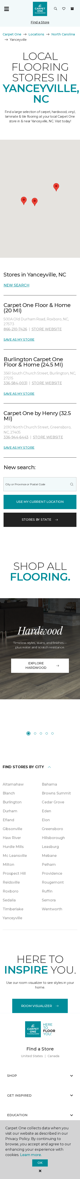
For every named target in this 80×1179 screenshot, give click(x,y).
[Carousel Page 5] (52, 733)
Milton (8, 864)
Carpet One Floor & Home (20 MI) (37, 308)
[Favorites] (64, 9)
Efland (8, 820)
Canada (53, 1056)
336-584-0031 (15, 383)
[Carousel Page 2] (35, 733)
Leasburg (50, 847)
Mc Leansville (15, 856)
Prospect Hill (14, 873)
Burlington (12, 802)
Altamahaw (13, 784)
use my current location (40, 502)
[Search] (71, 484)
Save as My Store (19, 340)
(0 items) (72, 8)
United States (32, 1056)
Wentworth (52, 909)
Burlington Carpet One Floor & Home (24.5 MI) (33, 362)
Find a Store (40, 22)
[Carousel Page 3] (41, 733)
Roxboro (10, 891)
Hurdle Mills (13, 847)
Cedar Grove (53, 802)
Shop (12, 1076)
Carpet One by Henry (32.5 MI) (37, 416)
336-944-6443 (16, 437)
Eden (46, 811)
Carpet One (12, 34)
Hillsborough (53, 838)
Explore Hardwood (35, 665)
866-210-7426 (15, 329)
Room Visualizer (36, 1006)
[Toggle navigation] (6, 9)
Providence (52, 873)
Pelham (49, 864)
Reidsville (11, 882)
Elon (46, 820)
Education (17, 1115)
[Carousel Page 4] (47, 733)
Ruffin (47, 891)
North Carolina (63, 34)
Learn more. (31, 1155)
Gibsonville (12, 829)
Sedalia (9, 900)
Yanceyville (12, 918)
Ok (40, 1163)
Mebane (49, 856)
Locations (36, 34)
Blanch (9, 793)
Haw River (12, 838)
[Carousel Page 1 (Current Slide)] (28, 733)
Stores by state (36, 520)
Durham (10, 811)
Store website (47, 329)
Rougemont (53, 882)
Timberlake (13, 909)
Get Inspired (19, 1095)
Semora (49, 900)
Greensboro (52, 829)
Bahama (49, 784)
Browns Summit (56, 793)
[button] (55, 9)
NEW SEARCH (16, 285)
